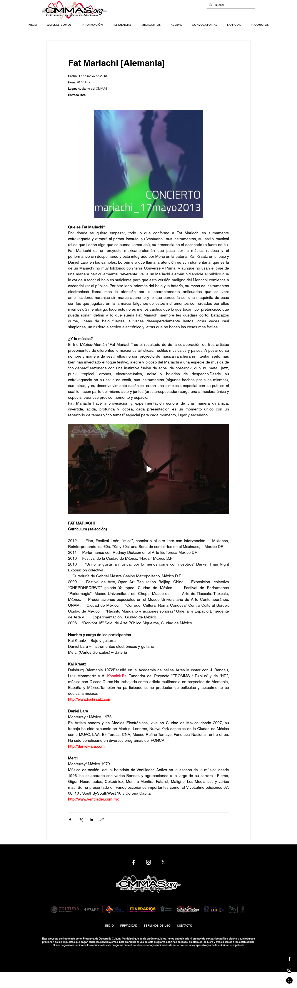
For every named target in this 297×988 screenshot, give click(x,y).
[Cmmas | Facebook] (289, 959)
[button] (92, 25)
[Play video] (148, 469)
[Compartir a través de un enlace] (102, 819)
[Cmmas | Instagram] (289, 969)
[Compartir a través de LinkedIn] (91, 819)
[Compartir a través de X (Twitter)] (81, 819)
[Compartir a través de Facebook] (70, 819)
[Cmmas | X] (289, 980)
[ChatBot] (242, 10)
